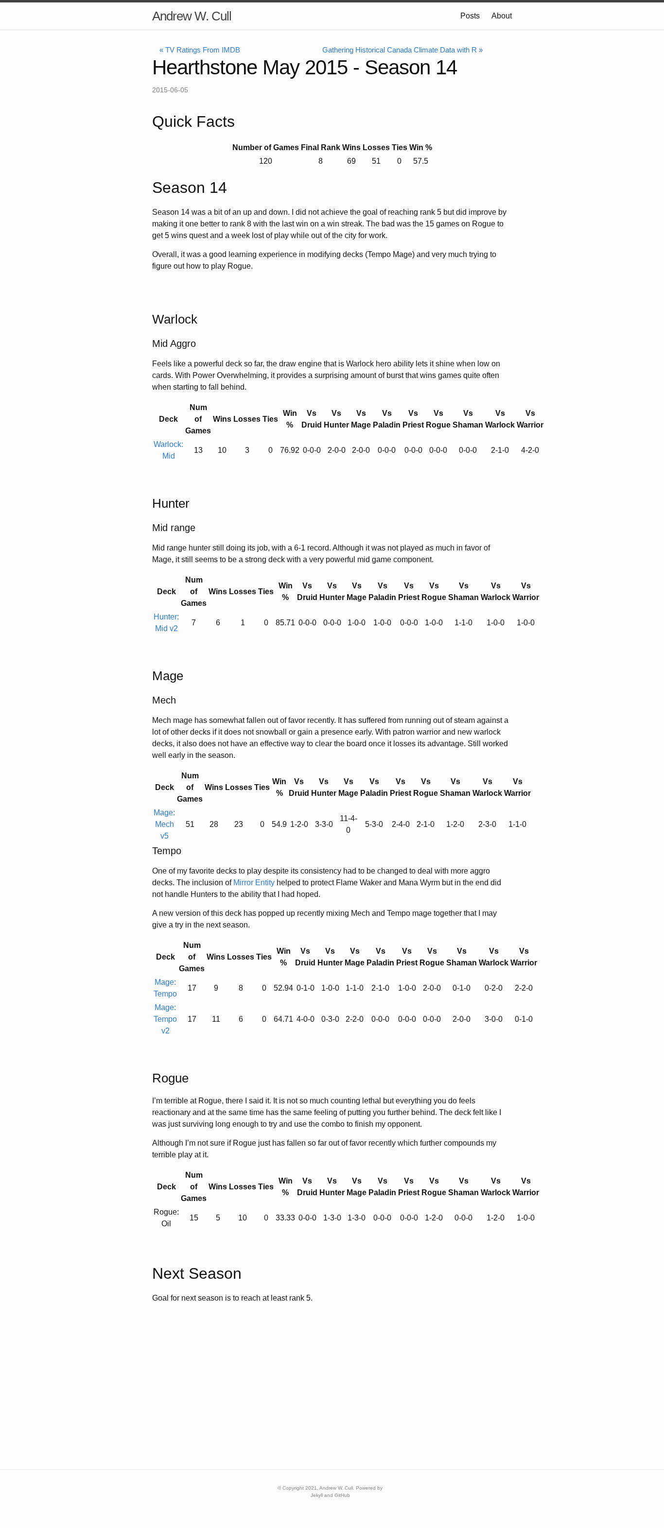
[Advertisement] (291, 1401)
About (501, 16)
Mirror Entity (254, 882)
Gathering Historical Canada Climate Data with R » (402, 50)
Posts (470, 16)
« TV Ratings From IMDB (199, 50)
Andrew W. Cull (191, 16)
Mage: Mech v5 (164, 824)
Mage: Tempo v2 (165, 1019)
